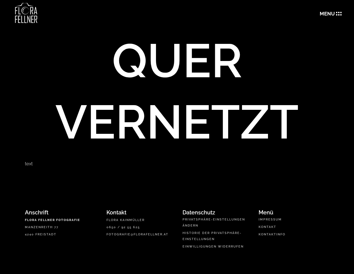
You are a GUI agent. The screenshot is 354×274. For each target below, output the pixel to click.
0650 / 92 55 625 (123, 227)
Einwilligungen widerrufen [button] (213, 246)
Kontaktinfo (272, 234)
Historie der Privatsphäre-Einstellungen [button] (212, 236)
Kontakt (267, 227)
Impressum (270, 219)
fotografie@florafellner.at (137, 234)
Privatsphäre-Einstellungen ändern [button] (214, 222)
